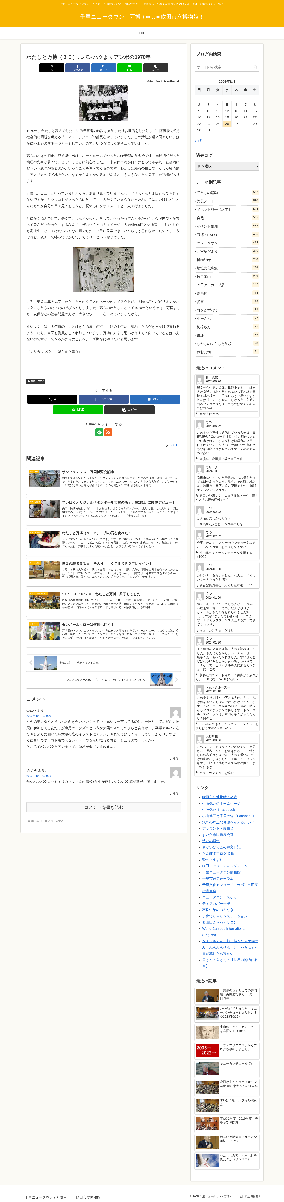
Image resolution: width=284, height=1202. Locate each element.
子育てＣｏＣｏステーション (224, 916)
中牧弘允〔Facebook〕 (220, 810)
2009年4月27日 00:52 (39, 715)
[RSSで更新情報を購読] (108, 432)
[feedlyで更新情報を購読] (99, 432)
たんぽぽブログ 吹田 (218, 854)
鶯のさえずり (212, 860)
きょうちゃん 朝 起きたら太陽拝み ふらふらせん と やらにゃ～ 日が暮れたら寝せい (231, 947)
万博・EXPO (37, 381)
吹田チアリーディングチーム (224, 866)
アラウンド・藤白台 (218, 828)
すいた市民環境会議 (218, 835)
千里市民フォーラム (218, 878)
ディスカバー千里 (216, 904)
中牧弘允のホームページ (221, 803)
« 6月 (199, 141)
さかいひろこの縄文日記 (221, 847)
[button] (155, 67)
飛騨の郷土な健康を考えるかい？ (228, 822)
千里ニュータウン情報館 (221, 872)
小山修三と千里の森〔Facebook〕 (229, 816)
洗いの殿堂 (211, 841)
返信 (175, 758)
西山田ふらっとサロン (219, 922)
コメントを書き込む (104, 807)
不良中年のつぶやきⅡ (219, 910)
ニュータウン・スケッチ (221, 897)
